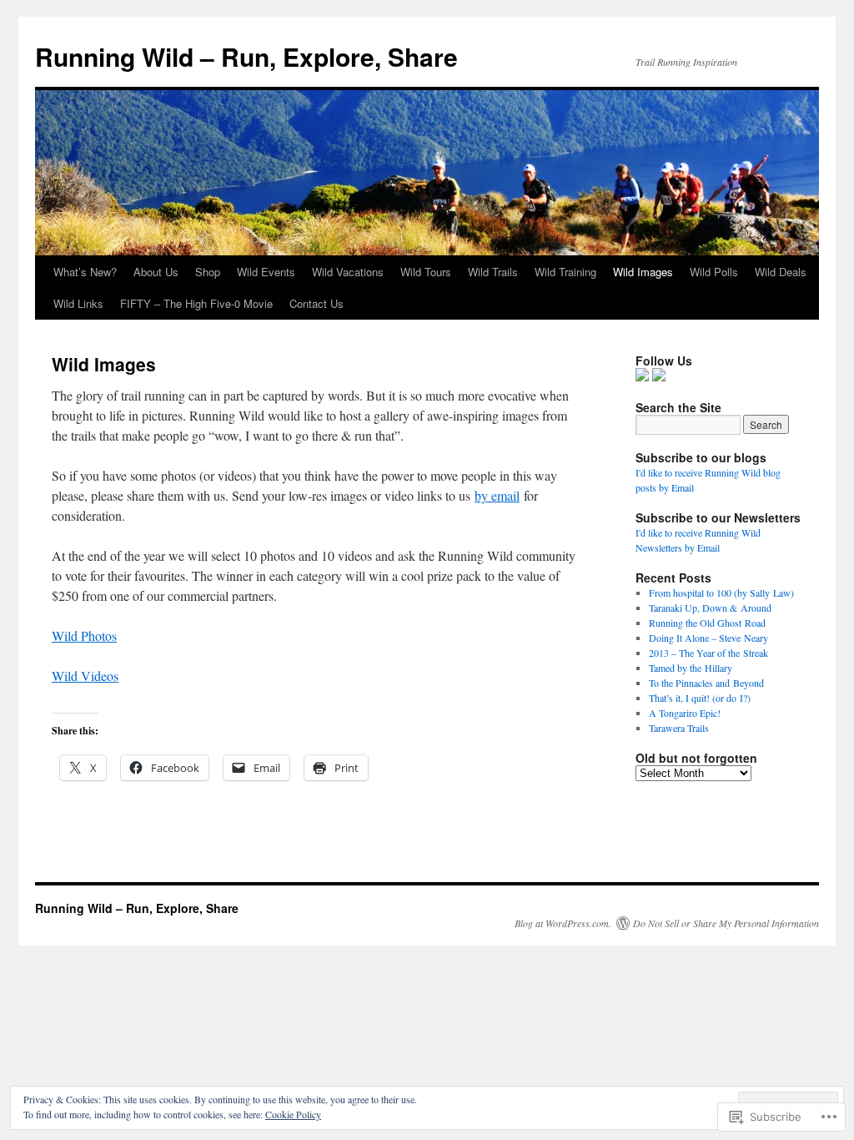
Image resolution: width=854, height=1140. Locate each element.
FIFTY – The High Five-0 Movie (196, 303)
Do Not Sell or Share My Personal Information (726, 923)
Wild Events (266, 272)
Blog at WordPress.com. (563, 923)
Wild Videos (85, 675)
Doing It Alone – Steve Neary (708, 637)
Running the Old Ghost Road (707, 622)
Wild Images (643, 272)
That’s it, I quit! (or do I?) (700, 697)
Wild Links (78, 303)
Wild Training (565, 272)
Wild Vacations (348, 272)
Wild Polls (714, 272)
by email (497, 495)
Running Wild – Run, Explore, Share (246, 56)
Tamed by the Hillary (690, 667)
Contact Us (316, 303)
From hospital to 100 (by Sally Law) (721, 592)
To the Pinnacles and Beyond (706, 682)
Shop (207, 272)
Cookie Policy (293, 1114)
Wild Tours (425, 272)
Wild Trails (493, 272)
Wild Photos (84, 635)
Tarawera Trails (679, 727)
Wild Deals (780, 272)
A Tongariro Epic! (685, 712)
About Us (155, 272)
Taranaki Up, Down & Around (710, 607)
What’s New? (85, 272)
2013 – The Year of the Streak (708, 652)
